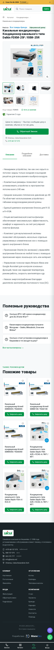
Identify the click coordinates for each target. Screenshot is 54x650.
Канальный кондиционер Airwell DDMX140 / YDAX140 (39, 406)
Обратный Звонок (28, 131)
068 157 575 (10, 553)
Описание (10, 155)
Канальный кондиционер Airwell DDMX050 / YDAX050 (14, 449)
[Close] (49, 2)
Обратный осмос (9, 598)
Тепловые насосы (36, 583)
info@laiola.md (11, 559)
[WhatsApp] (50, 637)
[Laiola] (7, 9)
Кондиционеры (23, 17)
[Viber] (50, 630)
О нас (31, 594)
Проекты (32, 598)
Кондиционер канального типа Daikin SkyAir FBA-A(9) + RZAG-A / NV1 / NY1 (39, 452)
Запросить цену (16, 414)
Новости (32, 609)
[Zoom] (47, 76)
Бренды (32, 602)
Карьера (32, 605)
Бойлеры (32, 579)
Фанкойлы (7, 583)
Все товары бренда (18, 27)
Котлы (31, 576)
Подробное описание (27, 155)
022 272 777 (10, 556)
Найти (46, 9)
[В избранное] (23, 381)
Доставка (44, 155)
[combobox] (30, 9)
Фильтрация (7, 594)
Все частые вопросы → (13, 348)
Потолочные (8, 579)
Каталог (10, 17)
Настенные (7, 576)
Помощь (32, 617)
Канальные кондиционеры (14, 21)
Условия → (24, 2)
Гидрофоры (7, 602)
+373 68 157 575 (14, 141)
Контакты (33, 613)
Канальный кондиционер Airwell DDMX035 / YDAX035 (14, 406)
